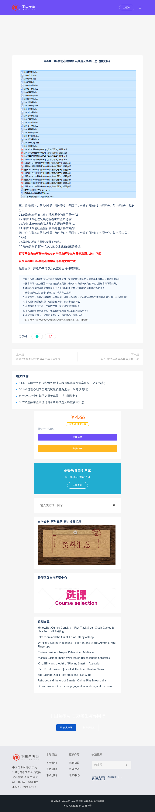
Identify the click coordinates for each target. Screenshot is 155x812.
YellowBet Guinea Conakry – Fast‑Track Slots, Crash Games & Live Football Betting (76, 629)
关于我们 (51, 763)
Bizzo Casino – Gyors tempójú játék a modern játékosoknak (75, 686)
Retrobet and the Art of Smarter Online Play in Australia (72, 680)
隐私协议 (74, 763)
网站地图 (99, 801)
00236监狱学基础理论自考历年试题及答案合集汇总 (51, 402)
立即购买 (77, 437)
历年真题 (61, 36)
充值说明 (51, 769)
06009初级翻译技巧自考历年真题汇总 (38, 359)
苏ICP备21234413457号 (77, 806)
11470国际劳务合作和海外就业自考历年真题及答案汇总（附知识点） (63, 383)
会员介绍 (67, 728)
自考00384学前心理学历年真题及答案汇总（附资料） (63, 320)
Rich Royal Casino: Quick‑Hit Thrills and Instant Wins (71, 669)
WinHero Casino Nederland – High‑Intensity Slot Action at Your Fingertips (77, 644)
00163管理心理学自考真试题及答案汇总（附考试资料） (54, 389)
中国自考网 (28, 320)
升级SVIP (77, 448)
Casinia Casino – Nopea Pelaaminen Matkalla (66, 652)
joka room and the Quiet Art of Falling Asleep (66, 637)
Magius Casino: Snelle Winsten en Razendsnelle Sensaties (74, 658)
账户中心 (74, 775)
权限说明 (74, 769)
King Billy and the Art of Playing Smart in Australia (68, 663)
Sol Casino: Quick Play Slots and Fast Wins (64, 675)
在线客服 (90, 728)
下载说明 (51, 775)
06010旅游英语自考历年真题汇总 (119, 359)
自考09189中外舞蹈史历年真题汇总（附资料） (48, 395)
